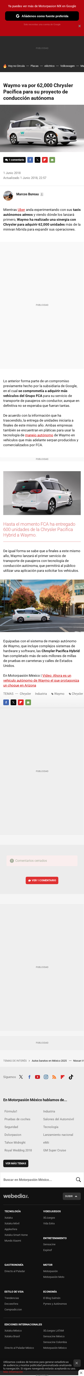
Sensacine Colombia (55, 1342)
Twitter (37, 160)
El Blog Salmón (51, 1298)
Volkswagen (67, 65)
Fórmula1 (10, 1111)
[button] (29, 194)
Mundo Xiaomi (12, 1240)
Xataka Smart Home (16, 1234)
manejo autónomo (39, 435)
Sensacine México (53, 1336)
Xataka (8, 1217)
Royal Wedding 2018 (18, 1150)
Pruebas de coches (17, 1119)
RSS (54, 1076)
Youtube (37, 1076)
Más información (13, 1371)
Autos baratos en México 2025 (49, 1060)
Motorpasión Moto (53, 1276)
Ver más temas (16, 1163)
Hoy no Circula (16, 65)
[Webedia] (16, 1198)
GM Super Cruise (54, 1150)
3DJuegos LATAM (53, 1330)
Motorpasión (50, 1271)
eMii (46, 1142)
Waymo (59, 694)
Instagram (46, 1076)
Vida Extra (49, 1223)
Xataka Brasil (12, 1336)
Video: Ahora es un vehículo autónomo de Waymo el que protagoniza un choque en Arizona (41, 680)
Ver (44, 880)
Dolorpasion (12, 1135)
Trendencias (11, 1298)
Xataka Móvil (11, 1223)
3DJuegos (49, 1217)
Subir (69, 1196)
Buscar (78, 1179)
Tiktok (71, 1076)
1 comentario (16, 159)
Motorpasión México (55, 1347)
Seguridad (11, 1127)
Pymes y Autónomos (55, 1303)
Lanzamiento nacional (58, 1135)
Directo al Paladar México (19, 1347)
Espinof (47, 1250)
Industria (41, 694)
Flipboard (45, 160)
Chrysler (25, 694)
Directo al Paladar (14, 1271)
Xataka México (13, 1330)
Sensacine (49, 1244)
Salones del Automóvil (58, 1119)
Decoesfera (11, 1303)
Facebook (30, 160)
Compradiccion (13, 1309)
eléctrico (49, 65)
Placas (35, 65)
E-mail (52, 160)
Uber (21, 210)
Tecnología (50, 1127)
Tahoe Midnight (14, 1142)
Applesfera (10, 1229)
